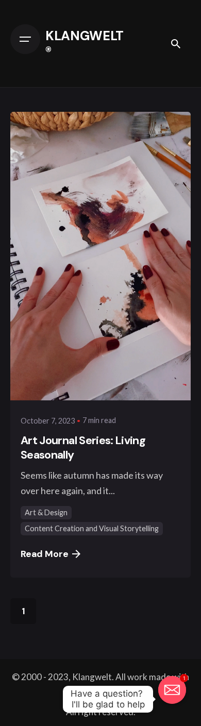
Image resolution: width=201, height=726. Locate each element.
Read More (44, 554)
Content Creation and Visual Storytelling (92, 528)
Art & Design (46, 512)
